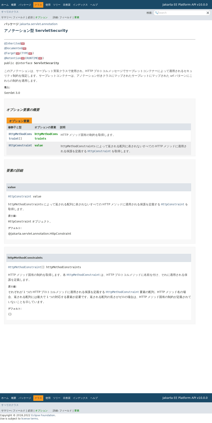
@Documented (15, 48)
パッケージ (25, 4)
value (39, 145)
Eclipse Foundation (43, 415)
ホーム (5, 4)
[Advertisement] (99, 357)
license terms (29, 418)
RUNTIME (33, 58)
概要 (13, 4)
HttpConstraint (20, 145)
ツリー (56, 4)
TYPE (26, 53)
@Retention (14, 58)
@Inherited (14, 43)
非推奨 (66, 4)
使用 (48, 4)
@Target (11, 53)
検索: (149, 12)
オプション (41, 17)
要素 (76, 17)
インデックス (80, 4)
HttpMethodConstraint (24, 267)
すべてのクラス (10, 11)
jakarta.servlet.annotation (39, 24)
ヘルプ (94, 4)
